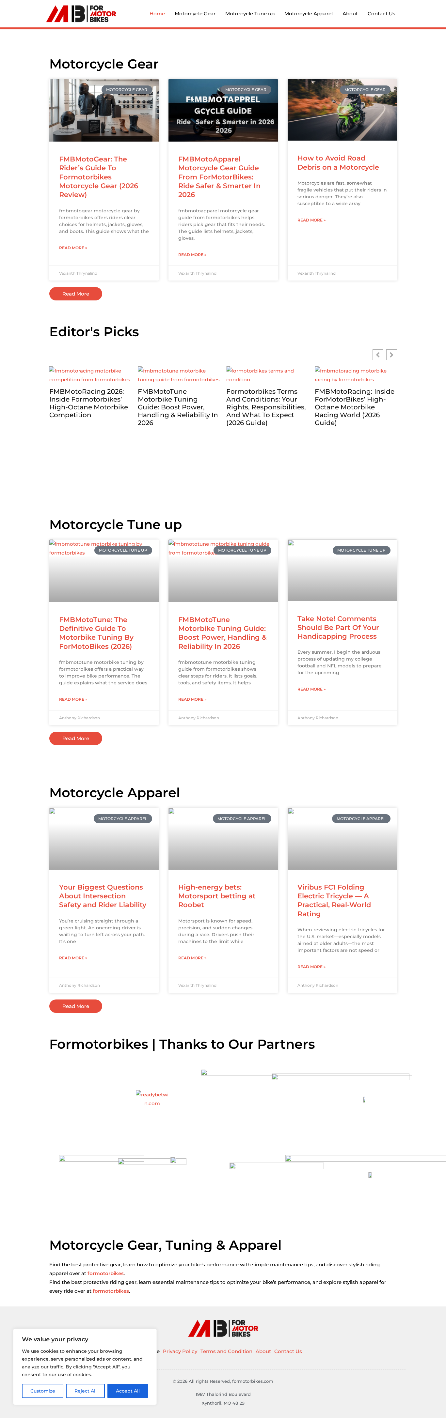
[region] (85, 1367)
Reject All (85, 1391)
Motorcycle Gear (195, 13)
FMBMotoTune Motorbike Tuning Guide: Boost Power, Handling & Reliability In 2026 (178, 407)
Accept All (128, 1391)
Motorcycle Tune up (250, 13)
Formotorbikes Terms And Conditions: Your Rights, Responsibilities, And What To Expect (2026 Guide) (266, 407)
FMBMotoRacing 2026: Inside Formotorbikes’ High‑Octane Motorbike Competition (88, 403)
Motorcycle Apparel (308, 13)
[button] (391, 354)
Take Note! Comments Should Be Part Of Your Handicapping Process (338, 628)
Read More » (73, 247)
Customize (42, 1391)
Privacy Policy (180, 1351)
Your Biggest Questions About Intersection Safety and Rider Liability (102, 896)
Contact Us (381, 13)
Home (157, 13)
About (350, 13)
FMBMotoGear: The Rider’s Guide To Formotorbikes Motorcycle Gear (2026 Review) (98, 177)
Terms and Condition (226, 1351)
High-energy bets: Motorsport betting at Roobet (217, 896)
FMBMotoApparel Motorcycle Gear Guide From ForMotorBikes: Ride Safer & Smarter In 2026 (219, 177)
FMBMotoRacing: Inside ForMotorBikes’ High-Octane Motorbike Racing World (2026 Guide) (354, 407)
